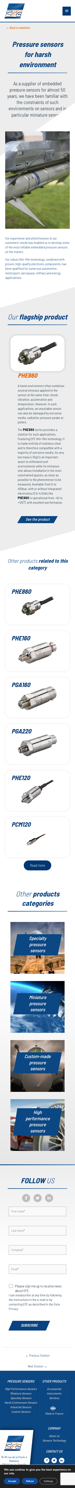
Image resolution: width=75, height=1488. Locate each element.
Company (54, 1428)
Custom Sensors (20, 1411)
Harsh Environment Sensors (20, 1402)
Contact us (54, 1451)
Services (54, 1398)
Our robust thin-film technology (25, 259)
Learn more (39, 957)
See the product (38, 519)
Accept (12, 1481)
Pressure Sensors (20, 1381)
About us (54, 1436)
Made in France (54, 1413)
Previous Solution (37, 1355)
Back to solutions (19, 27)
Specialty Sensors (20, 1398)
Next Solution (37, 1366)
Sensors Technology (54, 1440)
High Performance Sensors (21, 1389)
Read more (37, 865)
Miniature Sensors (20, 1393)
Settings (48, 1481)
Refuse (30, 1481)
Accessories (54, 1389)
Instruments (54, 1393)
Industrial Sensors (20, 1407)
